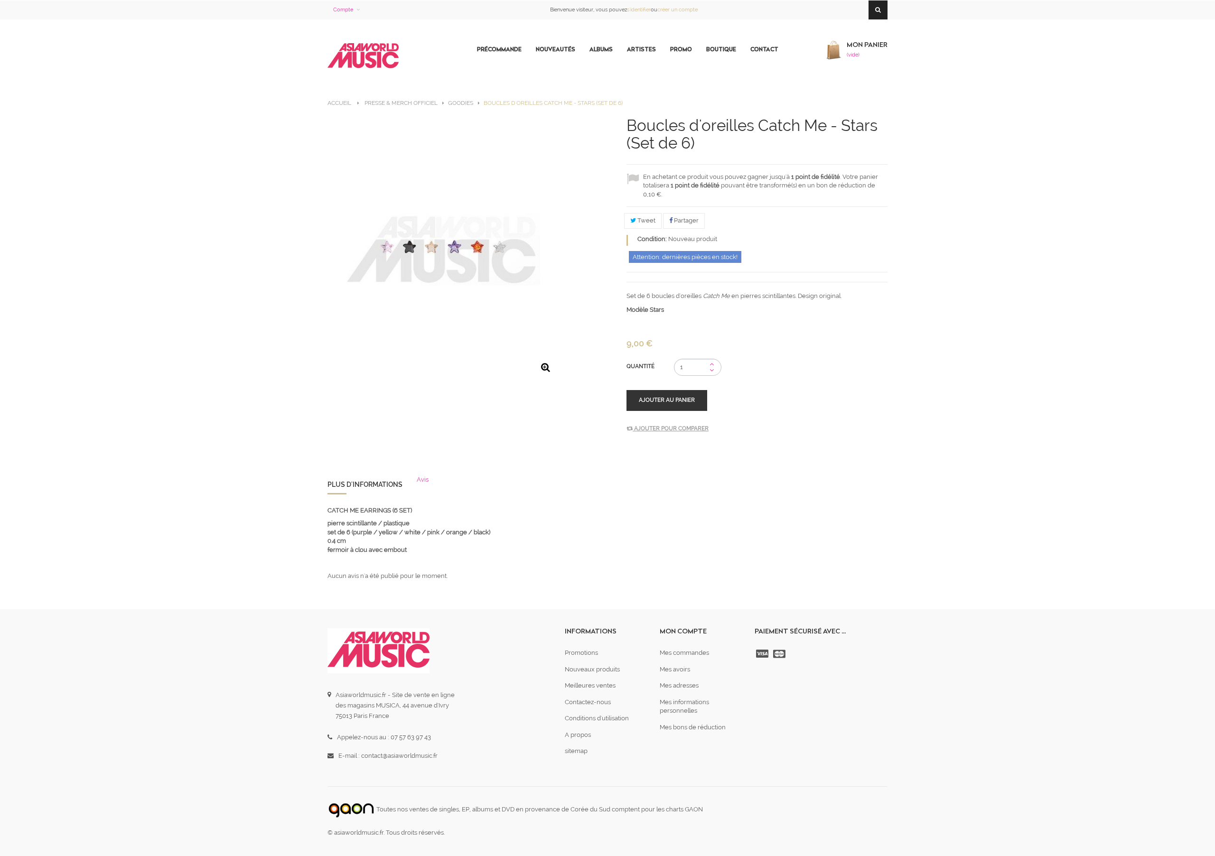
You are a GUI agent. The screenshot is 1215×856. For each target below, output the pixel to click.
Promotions (581, 652)
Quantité (640, 366)
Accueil (339, 103)
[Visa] (763, 654)
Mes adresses (679, 685)
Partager (686, 220)
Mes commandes (684, 652)
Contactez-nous (588, 702)
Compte (343, 10)
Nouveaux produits (592, 669)
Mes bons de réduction (693, 727)
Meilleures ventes (590, 685)
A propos (578, 734)
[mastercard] (780, 654)
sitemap (576, 750)
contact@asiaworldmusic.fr (399, 755)
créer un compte (677, 10)
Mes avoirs (675, 669)
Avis (423, 479)
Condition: (652, 238)
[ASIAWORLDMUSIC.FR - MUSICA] (363, 56)
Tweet (645, 220)
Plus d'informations (364, 484)
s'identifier (639, 10)
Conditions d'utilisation (597, 718)
